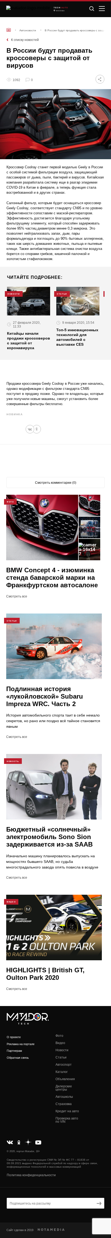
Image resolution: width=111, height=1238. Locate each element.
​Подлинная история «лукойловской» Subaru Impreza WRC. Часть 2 (44, 696)
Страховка (64, 1104)
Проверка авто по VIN (67, 1120)
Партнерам (14, 1050)
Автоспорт (64, 1064)
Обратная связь (18, 1057)
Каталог (62, 1071)
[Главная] (8, 30)
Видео (60, 1043)
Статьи (61, 1057)
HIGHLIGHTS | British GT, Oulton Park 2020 (45, 973)
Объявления (65, 1079)
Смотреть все (16, 596)
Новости (62, 1050)
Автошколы (64, 1096)
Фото (59, 1035)
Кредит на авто (67, 1111)
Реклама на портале (20, 1044)
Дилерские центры (64, 1088)
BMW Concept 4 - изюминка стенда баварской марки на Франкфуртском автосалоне (52, 577)
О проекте (14, 1037)
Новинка (14, 414)
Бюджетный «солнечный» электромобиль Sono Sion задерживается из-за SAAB (49, 837)
